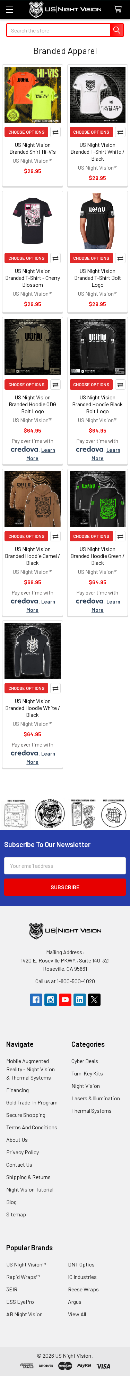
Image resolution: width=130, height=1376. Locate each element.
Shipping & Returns (28, 1177)
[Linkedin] (79, 1000)
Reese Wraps (83, 1289)
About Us (17, 1139)
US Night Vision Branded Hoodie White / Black (32, 708)
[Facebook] (36, 1000)
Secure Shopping (25, 1114)
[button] (65, 813)
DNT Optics (81, 1264)
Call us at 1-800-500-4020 (65, 981)
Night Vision (85, 1085)
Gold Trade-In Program (32, 1102)
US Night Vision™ (26, 1264)
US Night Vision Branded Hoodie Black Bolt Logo (97, 404)
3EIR (11, 1289)
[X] (94, 1000)
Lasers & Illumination (95, 1098)
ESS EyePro (20, 1301)
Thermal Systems (91, 1110)
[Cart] (119, 9)
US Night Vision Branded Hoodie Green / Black (97, 555)
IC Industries (82, 1276)
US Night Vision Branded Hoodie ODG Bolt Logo (32, 404)
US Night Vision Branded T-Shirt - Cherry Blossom (32, 277)
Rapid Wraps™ (23, 1276)
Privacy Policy (22, 1152)
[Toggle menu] (9, 9)
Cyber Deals (84, 1060)
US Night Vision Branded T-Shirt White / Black (97, 151)
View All (77, 1314)
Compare (55, 132)
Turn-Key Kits (87, 1073)
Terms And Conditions (31, 1127)
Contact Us (19, 1164)
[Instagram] (50, 1000)
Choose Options (26, 132)
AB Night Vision (24, 1314)
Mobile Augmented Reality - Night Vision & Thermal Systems (30, 1069)
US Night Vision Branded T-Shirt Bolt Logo (97, 277)
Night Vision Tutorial (29, 1189)
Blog (11, 1201)
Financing (17, 1089)
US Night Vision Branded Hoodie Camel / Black (32, 555)
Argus (74, 1301)
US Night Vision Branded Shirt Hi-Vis (32, 148)
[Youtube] (65, 1000)
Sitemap (16, 1214)
